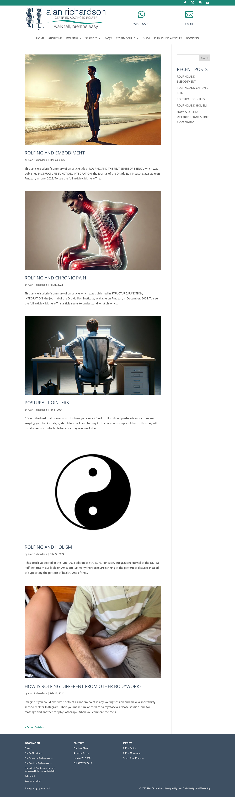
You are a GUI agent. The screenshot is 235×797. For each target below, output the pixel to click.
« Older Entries (34, 727)
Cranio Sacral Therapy (133, 758)
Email (189, 24)
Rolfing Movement (132, 753)
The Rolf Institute (33, 753)
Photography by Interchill (37, 788)
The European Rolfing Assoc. (39, 758)
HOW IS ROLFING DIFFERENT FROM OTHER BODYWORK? (83, 686)
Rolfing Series (129, 748)
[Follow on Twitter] (192, 3)
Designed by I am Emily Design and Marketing (187, 788)
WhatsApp (141, 24)
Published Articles (168, 38)
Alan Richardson (37, 160)
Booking (192, 38)
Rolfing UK (30, 775)
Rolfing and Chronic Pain (55, 278)
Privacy (28, 748)
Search (205, 58)
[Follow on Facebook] (185, 3)
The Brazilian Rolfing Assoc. (38, 763)
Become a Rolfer (33, 780)
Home (40, 38)
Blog (146, 38)
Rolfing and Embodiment (55, 153)
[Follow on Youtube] (207, 3)
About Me (55, 38)
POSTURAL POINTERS (47, 402)
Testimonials (126, 38)
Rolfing (72, 38)
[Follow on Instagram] (200, 3)
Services (91, 38)
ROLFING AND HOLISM (48, 547)
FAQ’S (108, 38)
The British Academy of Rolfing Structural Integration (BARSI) (40, 769)
